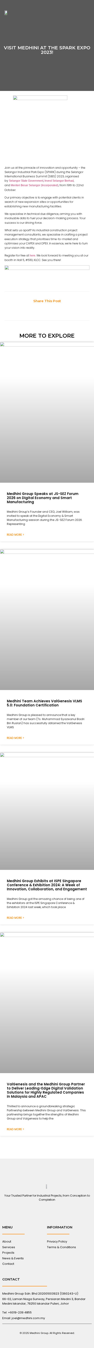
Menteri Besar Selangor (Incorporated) (34, 185)
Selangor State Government (26, 180)
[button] (86, 12)
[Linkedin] (47, 1212)
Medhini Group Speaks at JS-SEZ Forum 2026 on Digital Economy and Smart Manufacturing (42, 497)
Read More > (15, 535)
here (32, 255)
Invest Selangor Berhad (59, 180)
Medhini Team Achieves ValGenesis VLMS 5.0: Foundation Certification (44, 703)
